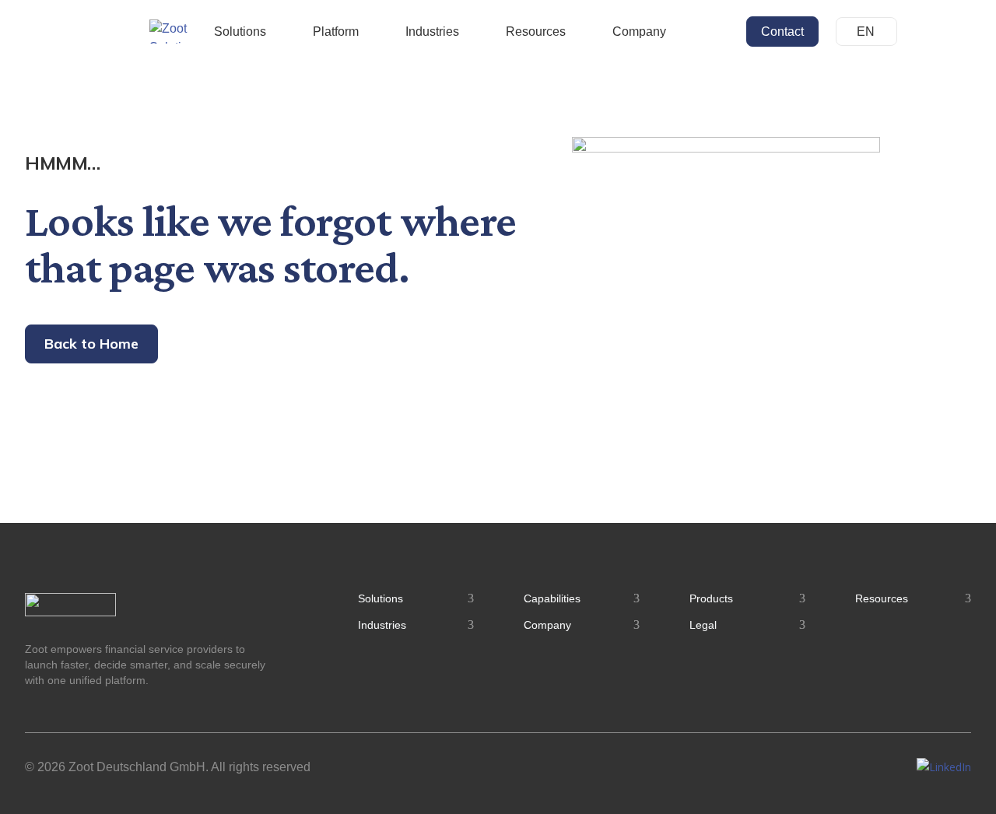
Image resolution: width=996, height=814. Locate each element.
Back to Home (91, 344)
